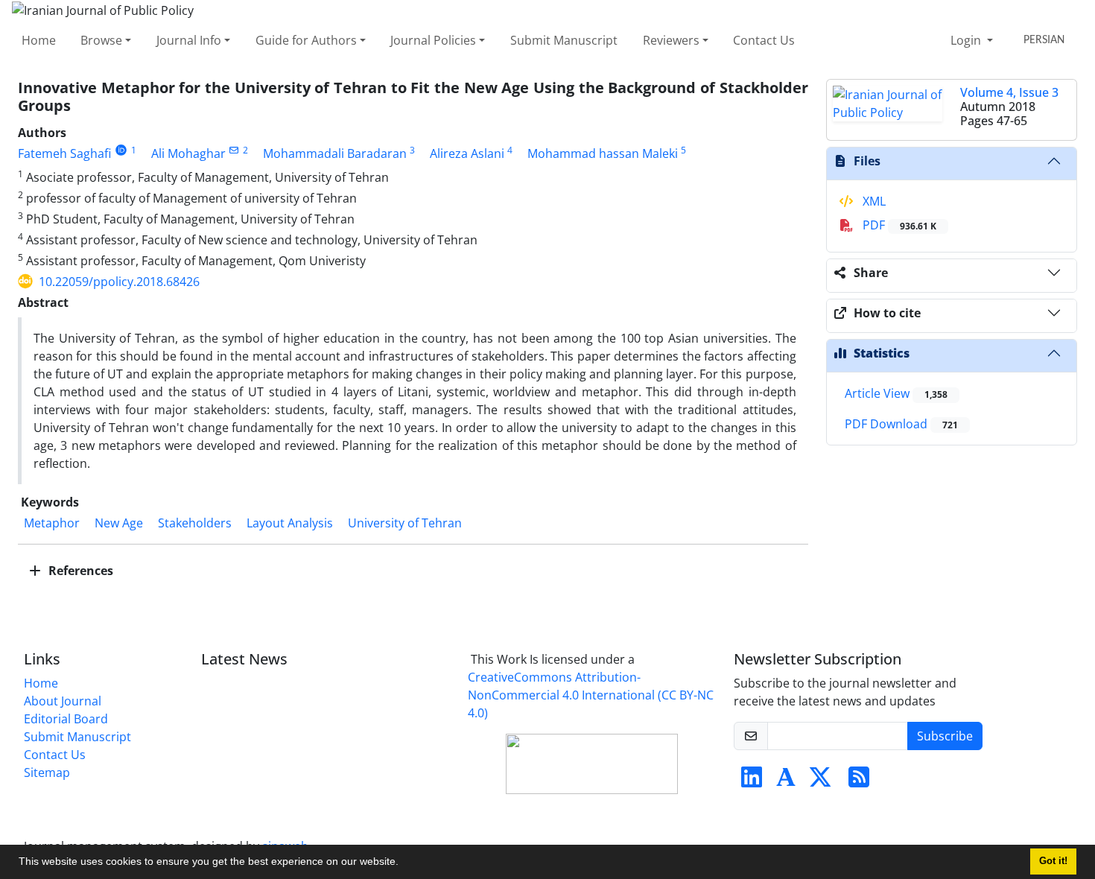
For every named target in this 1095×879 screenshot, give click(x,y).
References (79, 570)
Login (967, 40)
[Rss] (859, 781)
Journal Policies (433, 40)
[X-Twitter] (820, 781)
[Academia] (785, 781)
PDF (898, 225)
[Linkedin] (751, 781)
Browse (101, 40)
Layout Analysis (290, 523)
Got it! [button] (1053, 861)
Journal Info (188, 40)
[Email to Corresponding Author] (234, 150)
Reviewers (671, 40)
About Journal (62, 701)
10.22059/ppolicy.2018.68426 (119, 281)
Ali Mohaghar (188, 153)
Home (39, 40)
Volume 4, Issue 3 (1009, 92)
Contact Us (764, 40)
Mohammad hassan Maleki (602, 153)
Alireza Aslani (467, 153)
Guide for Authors (306, 40)
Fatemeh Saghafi (64, 153)
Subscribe (945, 736)
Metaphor (52, 523)
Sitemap (47, 772)
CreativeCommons (591, 695)
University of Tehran (405, 523)
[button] (404, 863)
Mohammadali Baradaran (335, 153)
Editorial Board (66, 719)
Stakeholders (195, 523)
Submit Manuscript (564, 40)
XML (873, 201)
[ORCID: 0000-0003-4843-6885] (121, 150)
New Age (119, 523)
